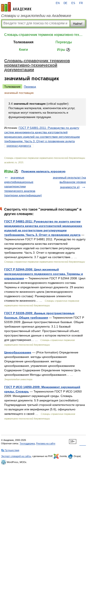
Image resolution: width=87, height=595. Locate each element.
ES (73, 3)
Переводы (64, 42)
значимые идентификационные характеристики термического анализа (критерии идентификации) (23, 186)
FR (81, 3)
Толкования (23, 42)
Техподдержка (27, 443)
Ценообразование (17, 352)
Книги (23, 49)
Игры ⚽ (63, 49)
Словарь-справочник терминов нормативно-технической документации (43, 35)
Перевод (30, 86)
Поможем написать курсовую (43, 171)
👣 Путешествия (10, 450)
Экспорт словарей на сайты (16, 456)
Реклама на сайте (45, 443)
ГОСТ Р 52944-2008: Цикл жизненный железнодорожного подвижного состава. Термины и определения (43, 274)
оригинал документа (19, 145)
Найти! (77, 23)
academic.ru (16, 6)
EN (58, 3)
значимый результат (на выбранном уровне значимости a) (69, 182)
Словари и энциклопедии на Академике (36, 16)
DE (65, 3)
